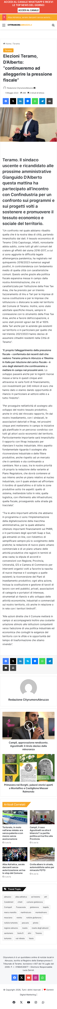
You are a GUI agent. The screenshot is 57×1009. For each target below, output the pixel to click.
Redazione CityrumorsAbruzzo (20, 88)
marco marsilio (10, 912)
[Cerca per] (53, 26)
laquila (46, 907)
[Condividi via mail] (6, 668)
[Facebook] (6, 101)
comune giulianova (35, 902)
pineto (35, 923)
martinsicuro (26, 912)
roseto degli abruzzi (40, 928)
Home (8, 43)
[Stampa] (50, 101)
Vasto (31, 938)
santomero (8, 933)
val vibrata (20, 938)
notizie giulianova (33, 917)
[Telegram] (42, 101)
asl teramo (35, 897)
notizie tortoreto (11, 923)
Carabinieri (8, 902)
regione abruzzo (11, 928)
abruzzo (7, 897)
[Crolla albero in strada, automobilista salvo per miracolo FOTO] (42, 854)
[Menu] (3, 26)
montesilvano (41, 912)
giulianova (34, 907)
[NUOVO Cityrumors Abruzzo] (20, 25)
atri (45, 897)
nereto (19, 917)
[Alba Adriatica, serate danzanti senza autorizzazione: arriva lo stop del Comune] (14, 854)
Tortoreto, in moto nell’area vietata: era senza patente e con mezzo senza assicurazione (12, 833)
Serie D (20, 933)
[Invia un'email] (34, 88)
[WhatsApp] (35, 101)
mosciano (8, 917)
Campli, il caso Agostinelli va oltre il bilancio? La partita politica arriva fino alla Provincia (41, 833)
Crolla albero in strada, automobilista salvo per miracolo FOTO (42, 867)
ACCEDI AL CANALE (28, 10)
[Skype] (28, 661)
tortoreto (7, 938)
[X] (13, 101)
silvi (29, 933)
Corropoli (8, 907)
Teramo (16, 43)
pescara (25, 923)
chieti (20, 902)
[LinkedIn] (20, 101)
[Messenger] (28, 101)
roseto (25, 928)
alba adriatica (21, 897)
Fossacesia (21, 907)
